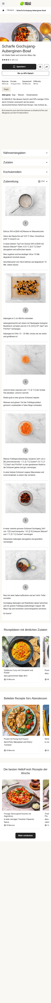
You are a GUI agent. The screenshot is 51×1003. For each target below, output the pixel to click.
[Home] (3, 10)
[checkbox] (3, 60)
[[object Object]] (40, 66)
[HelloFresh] (25, 3)
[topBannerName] (25, 18)
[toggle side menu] (3, 3)
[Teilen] (46, 66)
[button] (25, 162)
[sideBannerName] (25, 132)
